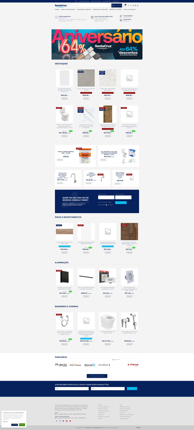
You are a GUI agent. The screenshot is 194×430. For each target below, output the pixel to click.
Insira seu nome (102, 194)
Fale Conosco (116, 1)
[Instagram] (131, 5)
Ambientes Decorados (84, 1)
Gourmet (100, 418)
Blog (76, 1)
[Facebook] (129, 5)
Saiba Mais (5, 421)
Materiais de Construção (103, 416)
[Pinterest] (138, 5)
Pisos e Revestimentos (103, 406)
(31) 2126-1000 (118, 5)
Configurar (14, 424)
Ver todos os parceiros (97, 376)
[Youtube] (135, 5)
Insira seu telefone (119, 194)
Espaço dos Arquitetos (96, 1)
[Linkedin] (133, 5)
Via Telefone (110, 204)
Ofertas (100, 404)
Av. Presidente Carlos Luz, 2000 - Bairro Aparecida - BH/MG (71, 414)
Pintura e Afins (101, 412)
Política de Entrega (124, 418)
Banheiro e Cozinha (102, 408)
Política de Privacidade (125, 416)
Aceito (22, 424)
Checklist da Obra (107, 1)
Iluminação (100, 414)
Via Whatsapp (103, 204)
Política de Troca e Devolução (126, 414)
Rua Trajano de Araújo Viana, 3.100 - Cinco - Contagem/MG (71, 418)
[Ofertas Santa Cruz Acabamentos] (97, 44)
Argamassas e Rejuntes (103, 410)
